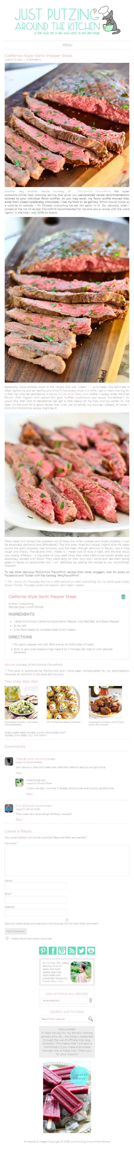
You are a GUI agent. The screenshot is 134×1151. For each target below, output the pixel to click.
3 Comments (34, 60)
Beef (23, 732)
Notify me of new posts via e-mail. (32, 938)
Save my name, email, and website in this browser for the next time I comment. (52, 923)
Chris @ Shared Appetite (31, 805)
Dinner (31, 732)
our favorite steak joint (73, 394)
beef (24, 735)
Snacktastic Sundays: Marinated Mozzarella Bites (21, 723)
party (43, 735)
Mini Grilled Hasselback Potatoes (64, 722)
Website (9, 907)
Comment (11, 843)
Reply (19, 773)
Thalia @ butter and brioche (32, 758)
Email (9, 893)
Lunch (40, 732)
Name (9, 880)
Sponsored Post (55, 732)
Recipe (10, 664)
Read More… (58, 981)
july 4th (33, 735)
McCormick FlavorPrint (94, 191)
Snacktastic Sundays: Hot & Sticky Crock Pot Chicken (107, 723)
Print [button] (123, 598)
